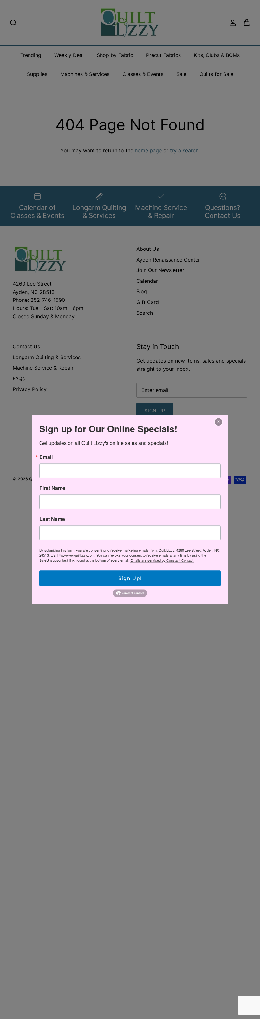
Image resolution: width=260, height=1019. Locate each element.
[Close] (218, 421)
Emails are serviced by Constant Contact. (162, 560)
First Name (52, 488)
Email (46, 456)
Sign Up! (130, 578)
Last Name (52, 519)
